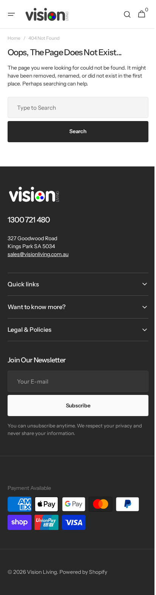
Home (14, 38)
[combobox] (75, 107)
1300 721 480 (29, 219)
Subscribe (75, 405)
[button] (11, 14)
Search (75, 131)
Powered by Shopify (83, 572)
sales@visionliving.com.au (38, 254)
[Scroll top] (141, 586)
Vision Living (42, 572)
